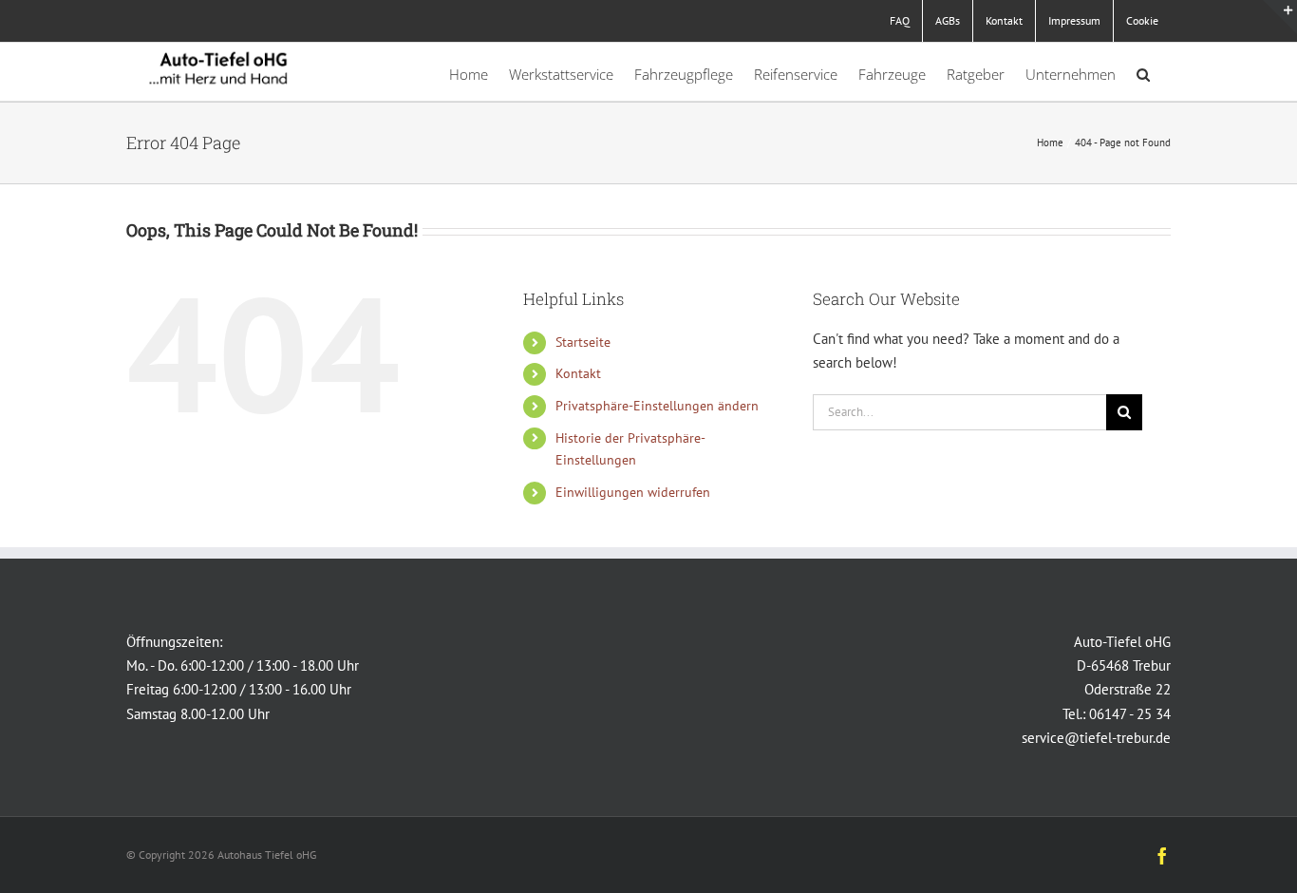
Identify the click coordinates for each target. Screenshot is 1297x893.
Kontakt (578, 373)
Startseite (583, 342)
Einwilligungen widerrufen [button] (632, 492)
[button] (1143, 72)
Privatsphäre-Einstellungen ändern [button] (657, 405)
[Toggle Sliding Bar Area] (1280, 17)
